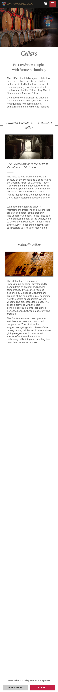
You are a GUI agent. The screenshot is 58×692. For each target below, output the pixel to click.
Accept (42, 687)
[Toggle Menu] (52, 4)
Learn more (15, 687)
